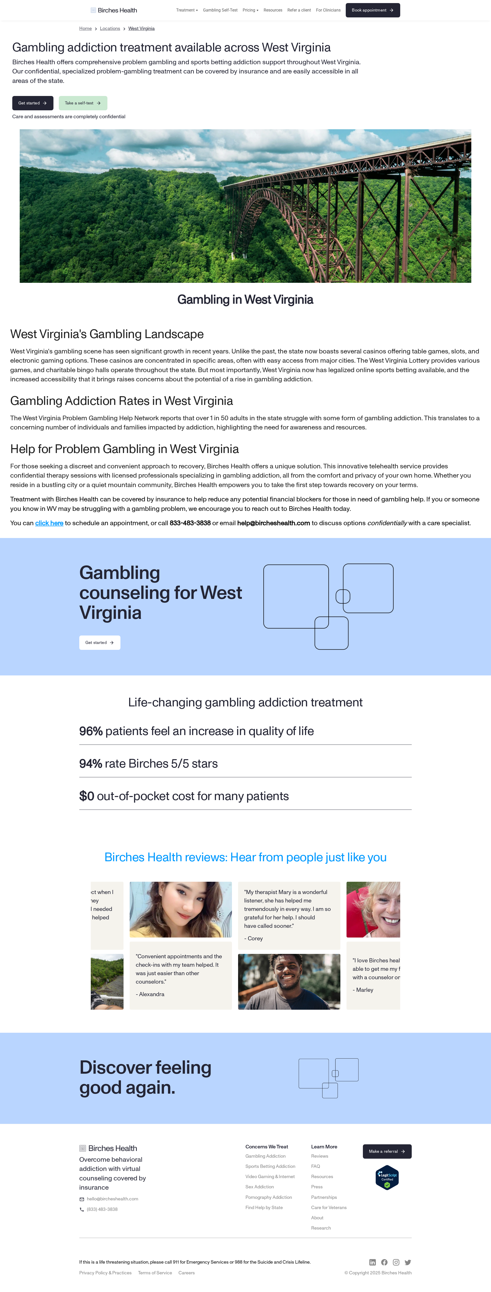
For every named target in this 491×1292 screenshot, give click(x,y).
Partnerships (324, 1197)
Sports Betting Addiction (270, 1166)
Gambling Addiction (266, 1156)
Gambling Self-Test (220, 10)
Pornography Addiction (269, 1197)
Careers (186, 1273)
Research (321, 1228)
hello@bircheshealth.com (112, 1199)
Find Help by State (264, 1207)
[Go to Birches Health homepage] (114, 10)
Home (85, 28)
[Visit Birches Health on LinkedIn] (372, 1262)
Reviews (319, 1156)
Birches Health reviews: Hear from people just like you (245, 858)
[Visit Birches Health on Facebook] (384, 1262)
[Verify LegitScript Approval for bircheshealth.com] (387, 1178)
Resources (273, 10)
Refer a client (299, 10)
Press (317, 1187)
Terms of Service (155, 1273)
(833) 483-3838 (102, 1209)
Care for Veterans (329, 1207)
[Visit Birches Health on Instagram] (396, 1262)
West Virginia (141, 28)
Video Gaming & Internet (270, 1177)
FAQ (315, 1166)
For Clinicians (328, 10)
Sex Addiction (260, 1187)
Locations (110, 28)
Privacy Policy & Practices (105, 1273)
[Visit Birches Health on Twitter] (408, 1262)
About (317, 1218)
